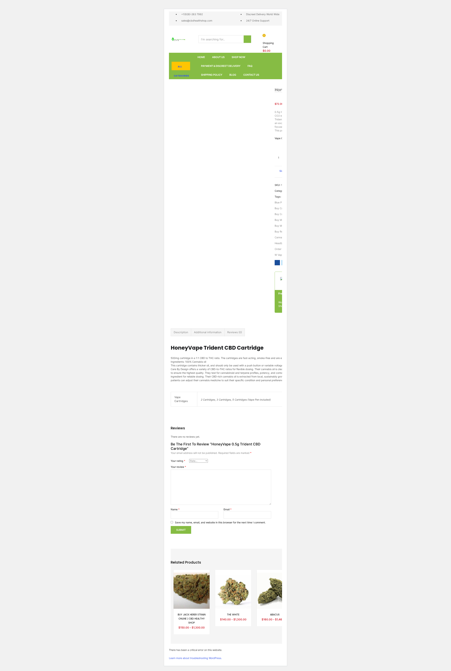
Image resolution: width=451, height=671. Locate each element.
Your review (178, 466)
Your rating (178, 460)
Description (181, 332)
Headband (281, 243)
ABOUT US (218, 57)
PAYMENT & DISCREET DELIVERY (220, 65)
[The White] (233, 590)
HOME (201, 57)
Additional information (207, 332)
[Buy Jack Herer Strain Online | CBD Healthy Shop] (192, 590)
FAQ (250, 65)
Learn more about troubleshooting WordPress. (195, 658)
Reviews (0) (234, 332)
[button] (269, 43)
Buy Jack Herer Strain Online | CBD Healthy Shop (192, 618)
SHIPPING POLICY (211, 74)
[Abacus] (275, 590)
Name (175, 509)
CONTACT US (251, 74)
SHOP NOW (238, 57)
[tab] (181, 332)
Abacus (275, 614)
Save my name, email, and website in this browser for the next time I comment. (220, 522)
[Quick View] (202, 581)
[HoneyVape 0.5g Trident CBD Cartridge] (277, 262)
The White (233, 614)
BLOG (232, 74)
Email (227, 509)
